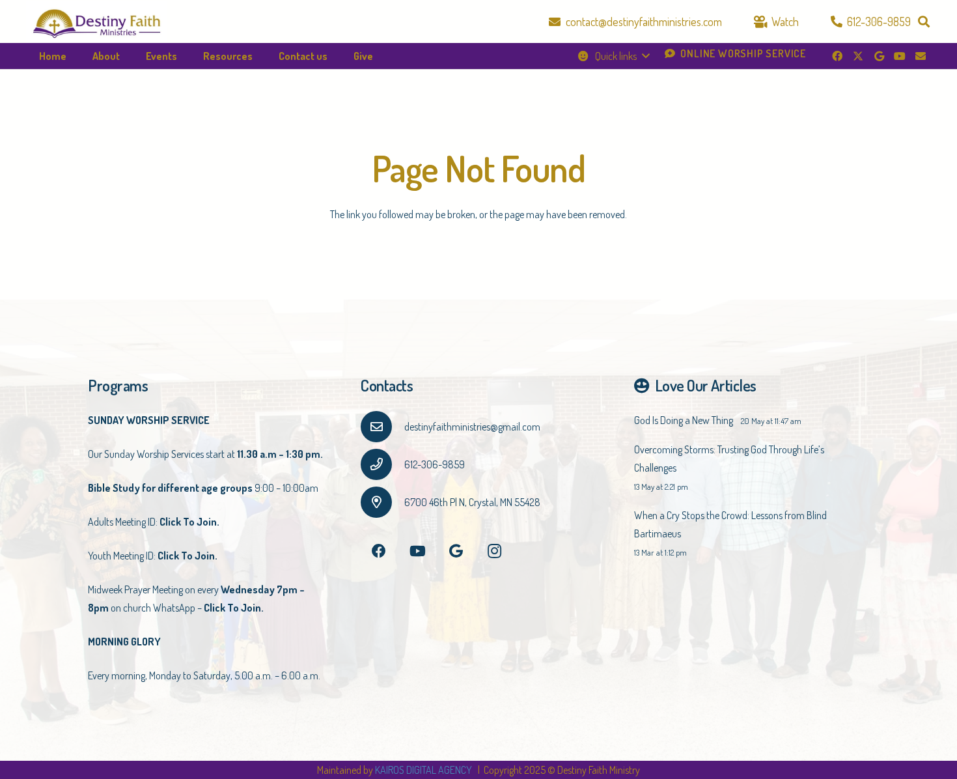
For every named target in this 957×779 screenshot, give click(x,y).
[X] (858, 56)
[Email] (920, 56)
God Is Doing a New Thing (683, 420)
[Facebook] (837, 56)
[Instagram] (494, 551)
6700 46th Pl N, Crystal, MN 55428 (472, 502)
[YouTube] (899, 56)
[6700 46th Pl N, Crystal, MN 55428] (382, 502)
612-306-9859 (434, 464)
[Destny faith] (96, 22)
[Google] (878, 56)
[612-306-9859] (382, 464)
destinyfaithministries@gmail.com (472, 426)
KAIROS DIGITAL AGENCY (424, 769)
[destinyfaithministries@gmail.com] (382, 426)
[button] (924, 21)
